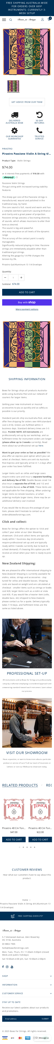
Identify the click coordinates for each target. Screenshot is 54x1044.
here (41, 445)
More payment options (27, 309)
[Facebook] (3, 966)
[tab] (21, 785)
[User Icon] (42, 20)
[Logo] (26, 20)
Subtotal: (6, 284)
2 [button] (23, 847)
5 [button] (34, 847)
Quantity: (7, 271)
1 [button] (19, 847)
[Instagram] (7, 966)
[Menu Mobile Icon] (4, 20)
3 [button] (27, 847)
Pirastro (7, 148)
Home (25, 900)
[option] (27, 52)
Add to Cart (14, 839)
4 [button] (30, 847)
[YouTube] (12, 966)
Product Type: (9, 160)
